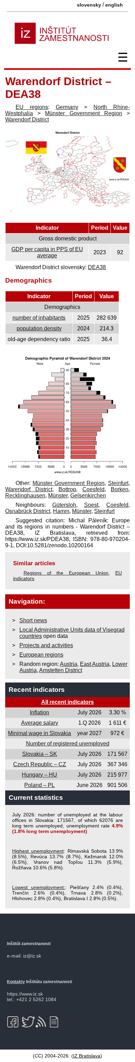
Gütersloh (64, 505)
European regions (41, 655)
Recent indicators (37, 689)
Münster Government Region (83, 113)
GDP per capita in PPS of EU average (47, 252)
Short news (33, 620)
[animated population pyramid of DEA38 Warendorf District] (67, 474)
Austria (68, 664)
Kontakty (16, 981)
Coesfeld (93, 489)
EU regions (32, 107)
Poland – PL (39, 785)
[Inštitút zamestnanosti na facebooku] (14, 1021)
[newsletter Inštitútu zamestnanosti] (56, 1021)
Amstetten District (60, 670)
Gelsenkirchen (88, 495)
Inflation (39, 712)
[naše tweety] (28, 1021)
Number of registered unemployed (67, 744)
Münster (58, 495)
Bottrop (67, 489)
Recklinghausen (25, 495)
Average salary (39, 723)
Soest (91, 505)
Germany (67, 107)
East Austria (94, 664)
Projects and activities (46, 645)
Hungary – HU (39, 775)
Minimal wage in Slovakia (39, 733)
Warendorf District (27, 119)
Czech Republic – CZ (39, 764)
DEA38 (97, 267)
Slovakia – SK (39, 754)
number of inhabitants (38, 318)
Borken (119, 489)
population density (39, 328)
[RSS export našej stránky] (42, 1021)
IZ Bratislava (86, 1056)
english (114, 5)
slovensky (89, 5)
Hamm (61, 511)
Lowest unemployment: (38, 887)
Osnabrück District (27, 511)
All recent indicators (67, 702)
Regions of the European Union (66, 573)
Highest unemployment (38, 851)
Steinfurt (118, 483)
